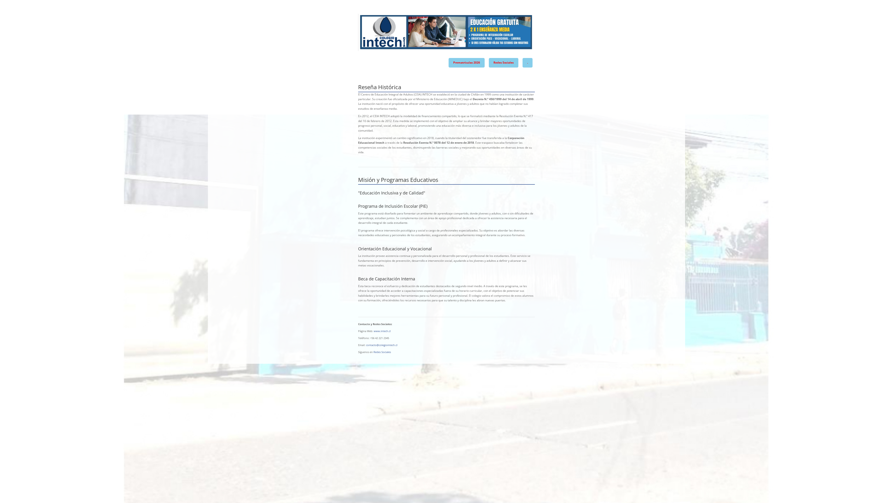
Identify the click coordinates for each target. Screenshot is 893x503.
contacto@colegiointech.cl (381, 345)
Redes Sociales (503, 63)
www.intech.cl (382, 331)
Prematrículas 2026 (466, 63)
